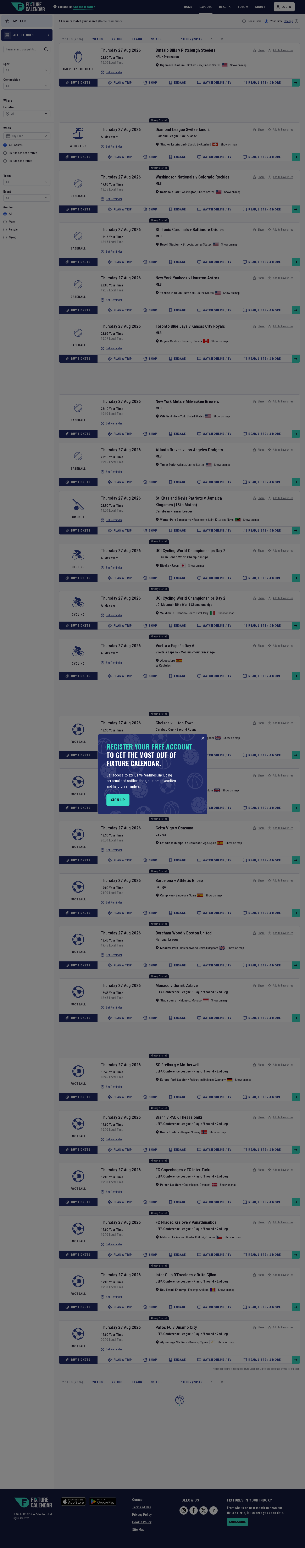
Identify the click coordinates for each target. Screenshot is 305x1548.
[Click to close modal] (202, 738)
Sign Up (118, 800)
